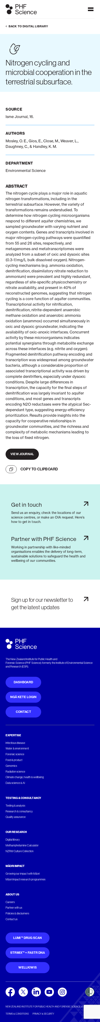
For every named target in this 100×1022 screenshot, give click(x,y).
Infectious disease (15, 743)
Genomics (11, 765)
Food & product (14, 760)
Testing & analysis (15, 805)
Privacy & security (43, 1014)
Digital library (13, 839)
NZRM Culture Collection (19, 851)
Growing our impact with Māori (23, 873)
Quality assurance (16, 817)
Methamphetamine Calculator (22, 845)
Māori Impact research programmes (25, 879)
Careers (10, 902)
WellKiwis (27, 967)
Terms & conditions (17, 1014)
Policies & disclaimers (17, 913)
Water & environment (17, 748)
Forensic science (15, 754)
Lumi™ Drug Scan (27, 938)
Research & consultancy (19, 811)
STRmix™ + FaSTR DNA (27, 953)
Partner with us (14, 907)
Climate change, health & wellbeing (25, 777)
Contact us (11, 919)
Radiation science (15, 771)
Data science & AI (15, 783)
